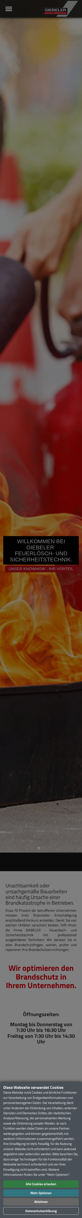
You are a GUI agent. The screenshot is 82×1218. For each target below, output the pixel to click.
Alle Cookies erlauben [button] (41, 1183)
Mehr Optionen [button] (41, 1192)
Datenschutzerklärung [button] (41, 1210)
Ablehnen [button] (41, 1201)
